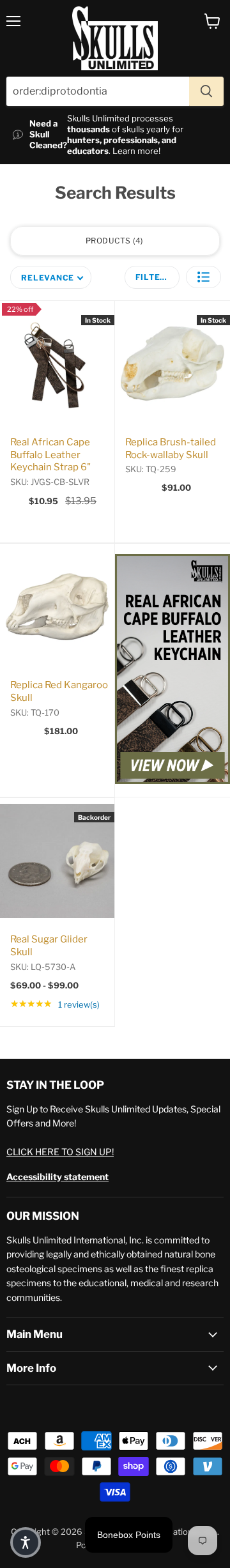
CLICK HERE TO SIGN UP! (60, 1151)
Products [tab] (113, 240)
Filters (153, 277)
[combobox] (97, 91)
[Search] (206, 91)
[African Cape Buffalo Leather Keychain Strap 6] (172, 670)
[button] (203, 277)
